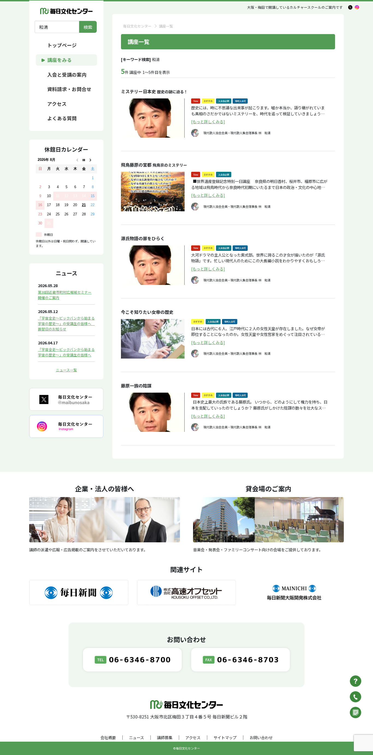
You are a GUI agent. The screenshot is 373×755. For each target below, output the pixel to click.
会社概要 (108, 737)
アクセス (192, 737)
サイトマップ (225, 737)
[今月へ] (83, 159)
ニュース (136, 737)
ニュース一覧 (66, 369)
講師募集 (164, 737)
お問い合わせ (261, 737)
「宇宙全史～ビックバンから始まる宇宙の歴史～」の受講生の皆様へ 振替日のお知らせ (66, 323)
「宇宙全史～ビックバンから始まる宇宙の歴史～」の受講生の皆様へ (66, 352)
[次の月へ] (92, 159)
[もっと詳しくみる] (208, 121)
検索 (88, 27)
